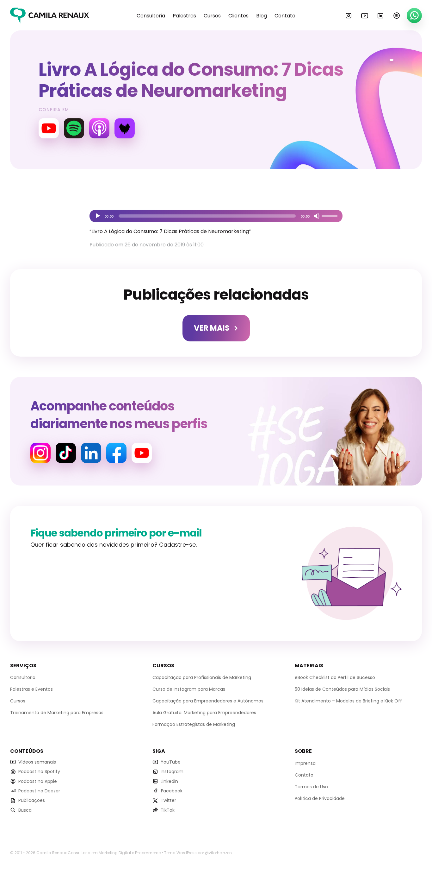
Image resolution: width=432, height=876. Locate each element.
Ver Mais (212, 328)
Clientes (238, 15)
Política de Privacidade (320, 798)
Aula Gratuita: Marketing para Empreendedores (204, 712)
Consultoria (151, 15)
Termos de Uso (311, 787)
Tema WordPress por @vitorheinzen (198, 852)
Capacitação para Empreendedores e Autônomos (207, 701)
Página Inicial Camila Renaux (49, 15)
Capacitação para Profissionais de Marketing (201, 677)
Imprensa (305, 763)
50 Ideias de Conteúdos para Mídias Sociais (342, 689)
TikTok (168, 810)
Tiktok (66, 453)
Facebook (116, 453)
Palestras (184, 15)
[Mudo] (316, 216)
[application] (216, 216)
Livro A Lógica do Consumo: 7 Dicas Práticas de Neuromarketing (191, 80)
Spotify (396, 15)
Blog (261, 15)
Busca (25, 810)
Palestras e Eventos (31, 689)
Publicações (31, 800)
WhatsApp (414, 15)
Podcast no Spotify (39, 771)
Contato (285, 15)
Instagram (348, 15)
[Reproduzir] (98, 216)
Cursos (212, 15)
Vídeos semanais (37, 762)
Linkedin (380, 15)
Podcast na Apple (37, 781)
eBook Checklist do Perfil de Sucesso (335, 677)
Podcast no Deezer (39, 791)
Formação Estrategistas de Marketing (193, 724)
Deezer (124, 128)
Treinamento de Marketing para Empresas (56, 712)
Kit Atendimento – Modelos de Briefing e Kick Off (348, 701)
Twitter (168, 800)
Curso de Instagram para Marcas (188, 689)
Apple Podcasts (99, 128)
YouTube (364, 15)
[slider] (330, 215)
